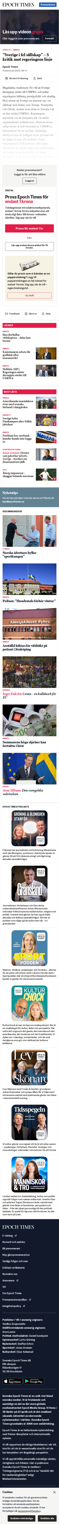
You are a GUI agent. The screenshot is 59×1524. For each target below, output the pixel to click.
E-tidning (7, 1235)
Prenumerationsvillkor (14, 1299)
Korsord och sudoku (13, 1241)
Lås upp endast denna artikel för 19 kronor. (29, 246)
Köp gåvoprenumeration (15, 1254)
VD (4, 1286)
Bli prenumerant (11, 1248)
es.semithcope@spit (13, 501)
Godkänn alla (47, 1518)
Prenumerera (48, 4)
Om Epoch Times (11, 1293)
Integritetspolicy (11, 1306)
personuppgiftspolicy (29, 1511)
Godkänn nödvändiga (21, 1518)
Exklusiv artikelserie (13, 1267)
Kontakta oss (9, 1274)
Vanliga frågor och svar (15, 1261)
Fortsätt (49, 38)
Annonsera (8, 1280)
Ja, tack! (29, 295)
